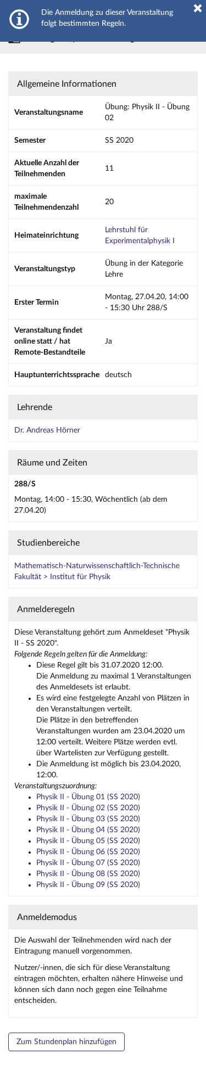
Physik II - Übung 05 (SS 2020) (88, 841)
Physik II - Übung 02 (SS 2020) (88, 808)
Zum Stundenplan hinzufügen (66, 1042)
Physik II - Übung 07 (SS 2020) (88, 863)
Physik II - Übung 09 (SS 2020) (88, 885)
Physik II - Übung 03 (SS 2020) (88, 819)
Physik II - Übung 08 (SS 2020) (88, 874)
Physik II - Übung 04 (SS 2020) (88, 830)
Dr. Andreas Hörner (47, 430)
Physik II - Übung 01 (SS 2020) (88, 797)
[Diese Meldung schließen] (197, 8)
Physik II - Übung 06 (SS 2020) (88, 852)
